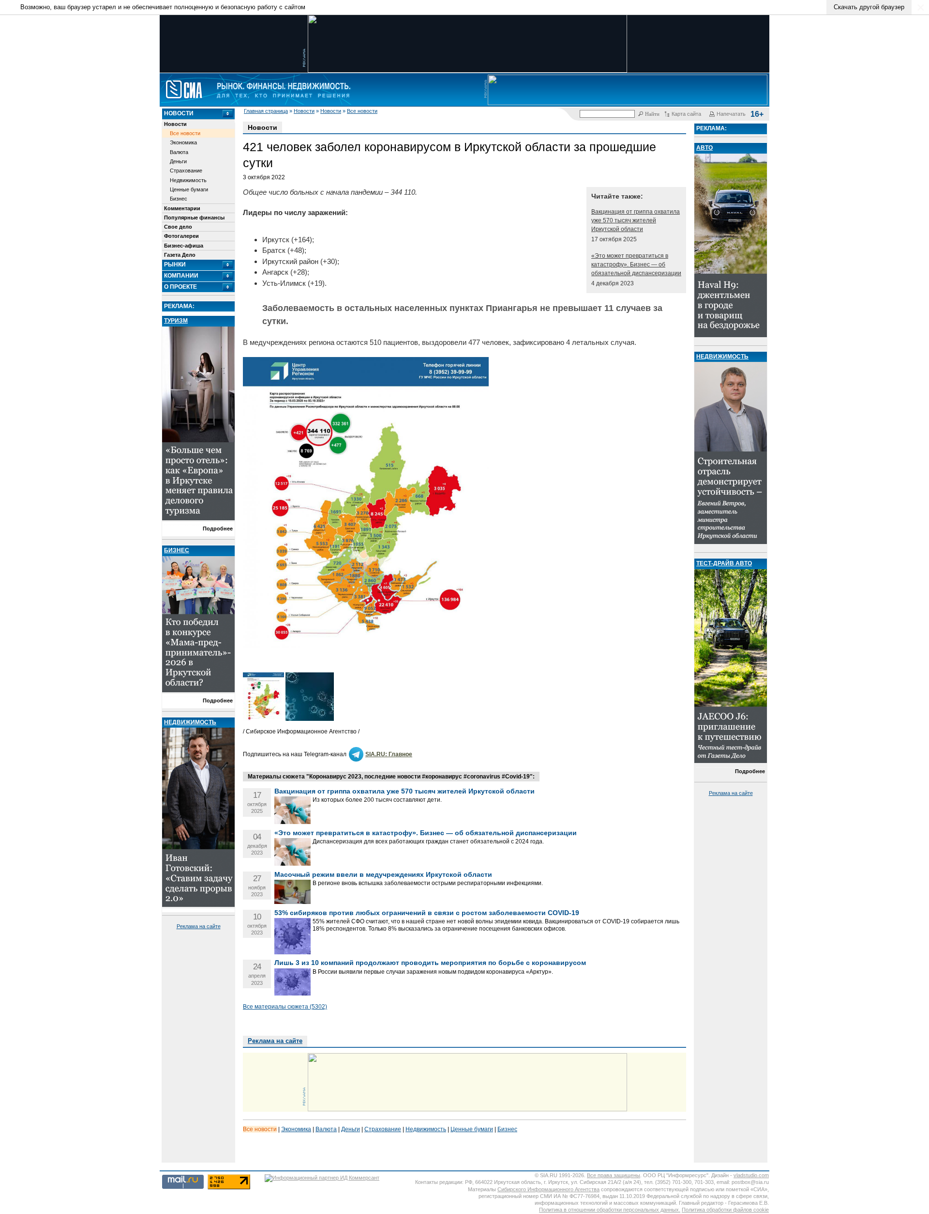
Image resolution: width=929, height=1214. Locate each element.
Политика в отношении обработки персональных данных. (609, 1210)
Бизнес (178, 199)
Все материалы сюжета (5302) (285, 1006)
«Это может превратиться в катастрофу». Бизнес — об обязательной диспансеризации (636, 264)
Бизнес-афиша (183, 246)
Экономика (183, 142)
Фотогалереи (181, 236)
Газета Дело (179, 255)
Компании (181, 275)
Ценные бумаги (189, 189)
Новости (304, 111)
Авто (704, 147)
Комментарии (182, 208)
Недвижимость (188, 180)
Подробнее (218, 528)
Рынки (175, 264)
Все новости (362, 111)
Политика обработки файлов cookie (725, 1210)
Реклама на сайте (199, 926)
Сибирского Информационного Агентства (548, 1189)
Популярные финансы (194, 217)
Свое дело (178, 227)
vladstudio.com (751, 1175)
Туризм (176, 320)
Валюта (179, 152)
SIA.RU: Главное (388, 754)
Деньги (178, 161)
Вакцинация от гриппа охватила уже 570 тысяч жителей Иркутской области (635, 220)
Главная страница (266, 111)
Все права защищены (613, 1175)
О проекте (180, 286)
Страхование (186, 170)
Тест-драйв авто (724, 563)
